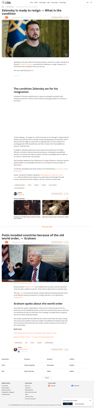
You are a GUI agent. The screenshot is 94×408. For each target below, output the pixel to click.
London (44, 185)
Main (3, 6)
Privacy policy (5, 388)
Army (31, 2)
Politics (72, 371)
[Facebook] (19, 351)
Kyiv (3, 371)
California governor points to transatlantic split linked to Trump (35, 333)
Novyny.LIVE (18, 297)
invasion (39, 342)
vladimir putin (18, 342)
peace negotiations (19, 188)
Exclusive (49, 359)
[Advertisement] (40, 80)
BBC (32, 70)
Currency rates (29, 396)
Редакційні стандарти (8, 392)
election (36, 185)
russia (32, 342)
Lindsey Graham (49, 342)
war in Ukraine (52, 185)
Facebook (76, 385)
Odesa (49, 371)
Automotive (5, 359)
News (36, 2)
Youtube (53, 385)
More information (79, 403)
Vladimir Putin (30, 287)
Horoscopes (54, 2)
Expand (47, 377)
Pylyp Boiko (21, 194)
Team (26, 394)
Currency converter (30, 399)
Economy (27, 359)
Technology (42, 2)
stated (22, 293)
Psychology (62, 2)
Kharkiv (72, 365)
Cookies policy (6, 394)
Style (48, 2)
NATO (29, 185)
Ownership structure (31, 392)
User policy (5, 385)
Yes (68, 404)
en (87, 2)
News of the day (10, 6)
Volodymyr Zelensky (26, 64)
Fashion (72, 359)
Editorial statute (6, 390)
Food (3, 365)
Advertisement (29, 390)
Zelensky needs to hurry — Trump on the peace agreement (34, 337)
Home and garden (29, 365)
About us (27, 385)
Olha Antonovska (23, 349)
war (26, 342)
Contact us (28, 388)
